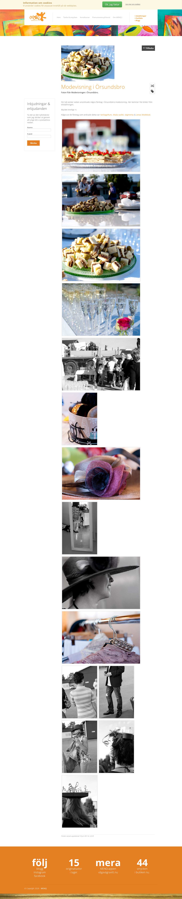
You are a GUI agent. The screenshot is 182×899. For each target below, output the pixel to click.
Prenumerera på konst (101, 17)
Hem (59, 17)
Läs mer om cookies (133, 4)
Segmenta (129, 114)
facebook (39, 876)
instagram (40, 872)
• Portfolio (138, 18)
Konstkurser (85, 17)
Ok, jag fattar (112, 4)
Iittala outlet (118, 114)
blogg (40, 868)
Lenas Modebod (143, 114)
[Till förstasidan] (38, 16)
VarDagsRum (106, 114)
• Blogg (137, 20)
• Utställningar (140, 16)
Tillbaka (149, 48)
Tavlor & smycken (70, 17)
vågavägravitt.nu (108, 872)
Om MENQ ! (117, 17)
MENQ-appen (108, 868)
